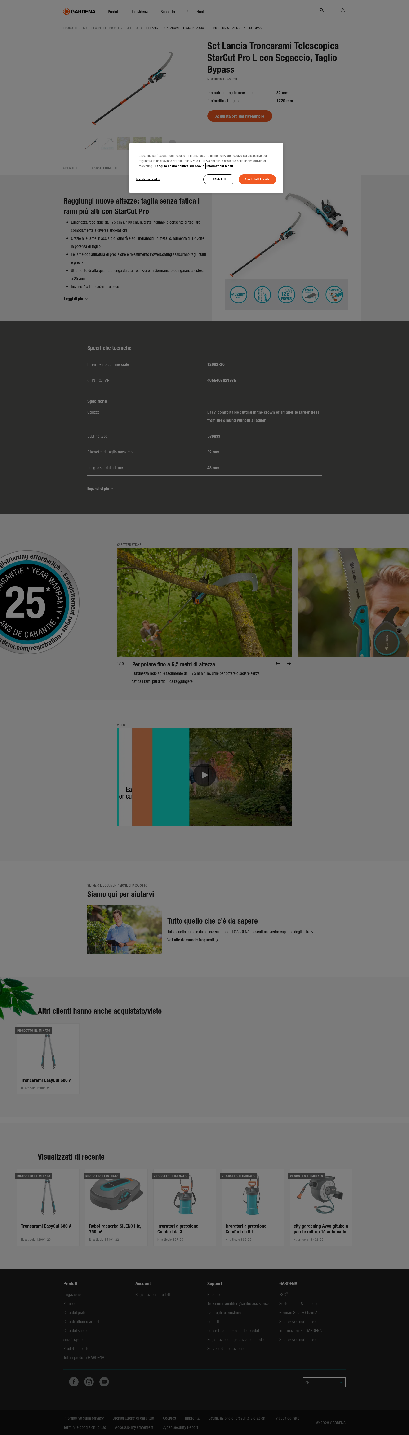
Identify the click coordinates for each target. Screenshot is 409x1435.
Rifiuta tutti (219, 179)
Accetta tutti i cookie (257, 179)
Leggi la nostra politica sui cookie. (180, 166)
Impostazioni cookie (148, 179)
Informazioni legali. (220, 166)
